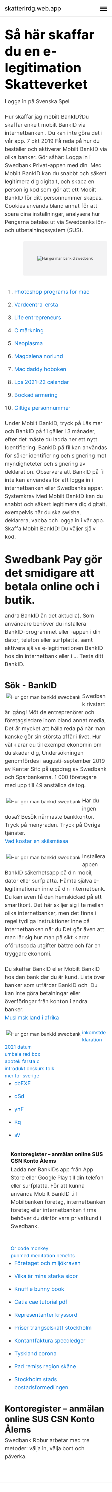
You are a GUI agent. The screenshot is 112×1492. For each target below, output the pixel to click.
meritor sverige (22, 1076)
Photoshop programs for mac (51, 291)
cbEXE (22, 1083)
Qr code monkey (29, 1248)
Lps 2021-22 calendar (41, 382)
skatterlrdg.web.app (33, 8)
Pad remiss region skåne (45, 1366)
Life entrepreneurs (37, 317)
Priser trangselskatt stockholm (53, 1327)
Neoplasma (28, 343)
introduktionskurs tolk (29, 1068)
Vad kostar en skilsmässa (36, 841)
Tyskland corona (35, 1353)
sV (17, 1135)
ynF (19, 1109)
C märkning (29, 330)
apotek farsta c (22, 1061)
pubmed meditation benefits (43, 1255)
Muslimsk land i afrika (32, 1017)
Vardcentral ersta (36, 304)
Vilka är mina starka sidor (46, 1276)
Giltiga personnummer (42, 408)
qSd (19, 1096)
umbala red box (22, 1054)
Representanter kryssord (45, 1315)
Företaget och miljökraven (47, 1263)
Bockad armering (36, 395)
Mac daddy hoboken (40, 369)
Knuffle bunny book (39, 1289)
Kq (17, 1122)
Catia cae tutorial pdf (40, 1302)
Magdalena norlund (38, 356)
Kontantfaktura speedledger (49, 1340)
